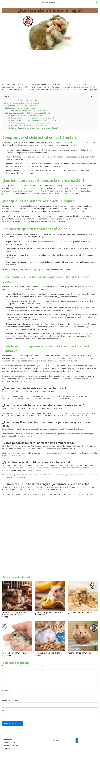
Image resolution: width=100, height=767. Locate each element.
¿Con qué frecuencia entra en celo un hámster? (26, 115)
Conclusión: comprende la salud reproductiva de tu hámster (27, 113)
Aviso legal (8, 739)
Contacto (7, 749)
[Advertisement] (50, 67)
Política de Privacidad (12, 745)
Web (3, 711)
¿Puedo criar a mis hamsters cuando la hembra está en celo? (31, 118)
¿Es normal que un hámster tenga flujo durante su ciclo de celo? (33, 128)
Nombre (6, 690)
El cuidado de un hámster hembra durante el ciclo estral (25, 110)
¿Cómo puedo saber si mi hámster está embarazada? (29, 123)
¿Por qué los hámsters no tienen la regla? (20, 105)
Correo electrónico (10, 701)
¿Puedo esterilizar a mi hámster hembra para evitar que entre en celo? (35, 120)
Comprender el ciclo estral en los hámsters (21, 100)
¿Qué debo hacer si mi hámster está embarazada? (27, 125)
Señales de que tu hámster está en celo (19, 108)
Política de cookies (10, 742)
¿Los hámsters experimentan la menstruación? (22, 103)
